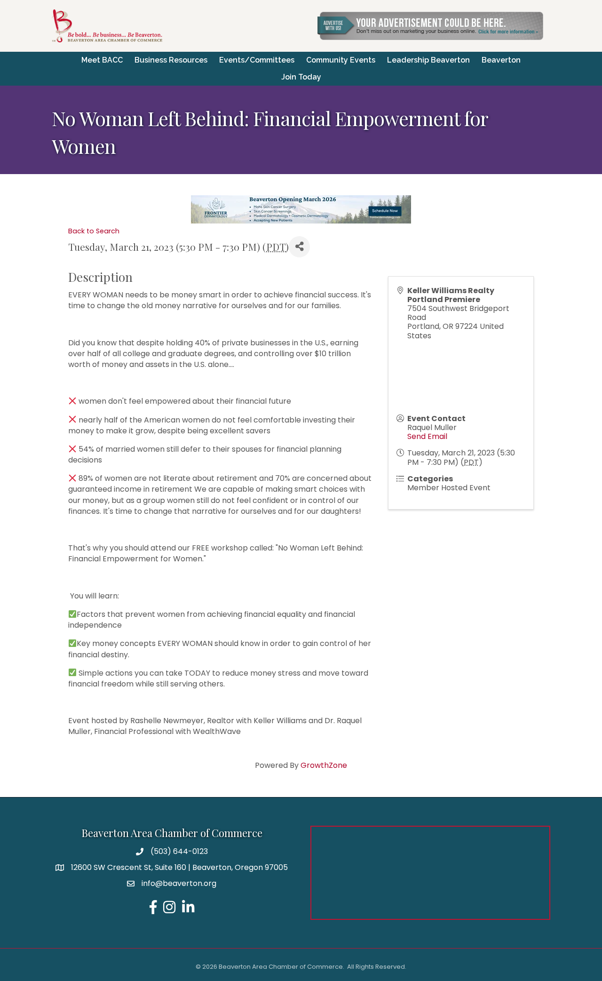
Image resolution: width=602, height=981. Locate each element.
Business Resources (171, 60)
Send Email (427, 436)
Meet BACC (102, 60)
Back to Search (93, 231)
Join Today (301, 76)
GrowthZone (324, 765)
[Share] (299, 246)
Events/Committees (256, 60)
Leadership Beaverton (428, 60)
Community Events (340, 60)
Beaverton (501, 60)
